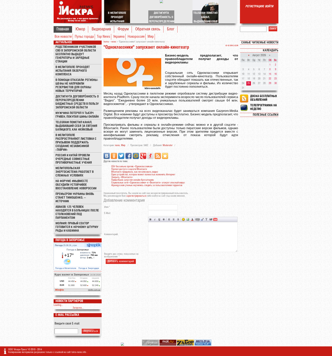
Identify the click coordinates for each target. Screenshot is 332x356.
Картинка (188, 219)
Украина (118, 36)
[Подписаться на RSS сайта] (158, 156)
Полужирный (150, 219)
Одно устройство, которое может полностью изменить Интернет (143, 175)
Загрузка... (78, 308)
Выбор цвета (192, 219)
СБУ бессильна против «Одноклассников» (132, 167)
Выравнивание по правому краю (178, 219)
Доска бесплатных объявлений (263, 98)
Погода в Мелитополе (66, 268)
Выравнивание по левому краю (169, 219)
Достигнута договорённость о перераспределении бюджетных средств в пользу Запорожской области (77, 102)
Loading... (58, 305)
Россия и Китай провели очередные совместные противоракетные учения (74, 159)
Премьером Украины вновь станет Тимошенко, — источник (75, 198)
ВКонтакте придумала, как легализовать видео (134, 172)
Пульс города (84, 36)
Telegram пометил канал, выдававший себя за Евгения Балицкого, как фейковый (76, 126)
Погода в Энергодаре (89, 268)
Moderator (168, 145)
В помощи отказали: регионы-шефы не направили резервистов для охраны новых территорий (77, 85)
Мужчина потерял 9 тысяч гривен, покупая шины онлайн (77, 115)
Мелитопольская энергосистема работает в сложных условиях (75, 172)
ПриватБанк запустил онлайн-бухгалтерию (132, 180)
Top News (103, 36)
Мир (151, 36)
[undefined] (150, 345)
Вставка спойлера (211, 219)
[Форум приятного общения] (122, 345)
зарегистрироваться (136, 196)
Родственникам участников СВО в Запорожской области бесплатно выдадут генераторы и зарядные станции (76, 54)
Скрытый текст (197, 219)
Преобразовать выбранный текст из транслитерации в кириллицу (206, 219)
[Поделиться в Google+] (143, 156)
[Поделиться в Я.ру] (150, 156)
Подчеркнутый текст (159, 219)
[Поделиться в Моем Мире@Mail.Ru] (136, 156)
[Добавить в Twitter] (121, 156)
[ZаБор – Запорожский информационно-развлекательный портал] (185, 345)
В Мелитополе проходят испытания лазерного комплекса (73, 71)
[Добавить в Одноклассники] (114, 156)
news (117, 145)
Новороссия (136, 36)
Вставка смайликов (183, 219)
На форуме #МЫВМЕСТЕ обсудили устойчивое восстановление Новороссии (76, 185)
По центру (173, 219)
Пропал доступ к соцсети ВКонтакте (129, 169)
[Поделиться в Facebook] (128, 156)
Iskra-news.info (79, 352)
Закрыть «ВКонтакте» (122, 177)
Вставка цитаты (202, 219)
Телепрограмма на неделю (263, 107)
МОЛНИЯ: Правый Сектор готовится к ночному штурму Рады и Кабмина (77, 227)
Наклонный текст (155, 219)
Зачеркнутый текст (164, 219)
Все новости (63, 36)
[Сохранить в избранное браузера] (165, 156)
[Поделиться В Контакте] (107, 156)
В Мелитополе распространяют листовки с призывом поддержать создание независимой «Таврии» (76, 142)
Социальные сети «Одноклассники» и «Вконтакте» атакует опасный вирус (148, 183)
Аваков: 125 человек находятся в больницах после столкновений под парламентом (77, 212)
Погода (59, 245)
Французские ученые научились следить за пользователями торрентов (146, 185)
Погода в (77, 249)
